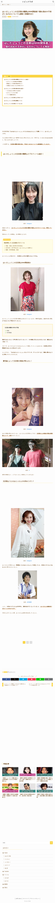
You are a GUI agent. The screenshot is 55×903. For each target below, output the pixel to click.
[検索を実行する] (51, 842)
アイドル (6, 874)
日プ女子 (7, 878)
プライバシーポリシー (34, 898)
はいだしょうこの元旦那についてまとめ (13, 103)
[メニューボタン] (1, 1)
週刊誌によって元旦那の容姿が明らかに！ (15, 83)
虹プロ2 (6, 881)
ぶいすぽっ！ (8, 862)
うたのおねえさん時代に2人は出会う (14, 90)
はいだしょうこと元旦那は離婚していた (13, 100)
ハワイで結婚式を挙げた (11, 94)
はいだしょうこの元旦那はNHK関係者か (14, 81)
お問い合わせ (18, 898)
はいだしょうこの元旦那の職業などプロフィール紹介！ (16, 79)
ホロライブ (7, 865)
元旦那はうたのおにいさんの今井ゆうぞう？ (15, 85)
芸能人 (9, 16)
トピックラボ (27, 2)
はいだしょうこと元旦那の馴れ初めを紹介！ (14, 88)
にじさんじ (7, 859)
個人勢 (6, 868)
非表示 (9, 76)
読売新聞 (29, 602)
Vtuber (6, 852)
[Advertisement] (27, 60)
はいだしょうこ (12, 672)
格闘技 (6, 884)
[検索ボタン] (53, 1)
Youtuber (6, 871)
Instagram (29, 223)
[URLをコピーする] (49, 679)
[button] (6, 679)
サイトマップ (25, 898)
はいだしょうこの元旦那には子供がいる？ (13, 97)
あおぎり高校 (8, 856)
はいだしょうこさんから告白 (12, 92)
